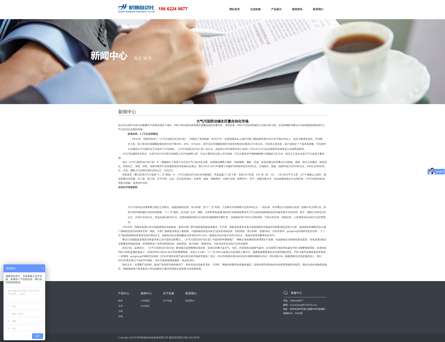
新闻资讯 (297, 9)
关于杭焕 (167, 300)
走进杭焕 (255, 9)
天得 (120, 306)
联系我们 (318, 9)
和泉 (120, 300)
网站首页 (234, 9)
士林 (120, 311)
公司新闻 (145, 300)
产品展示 (276, 9)
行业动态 (145, 306)
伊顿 (120, 316)
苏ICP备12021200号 (189, 337)
